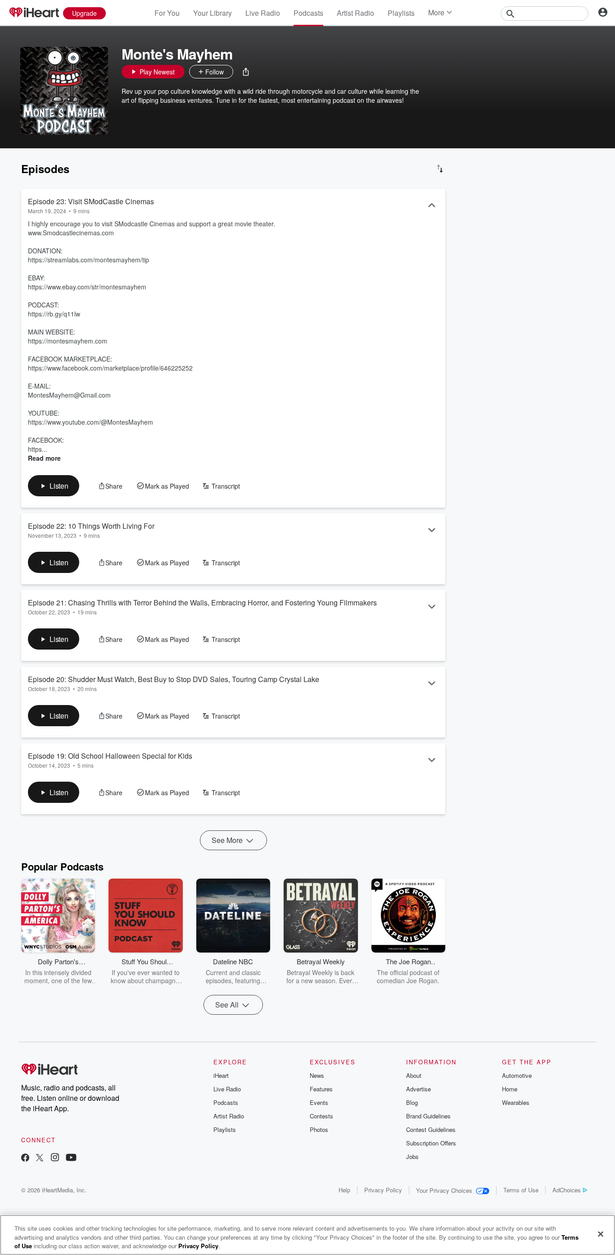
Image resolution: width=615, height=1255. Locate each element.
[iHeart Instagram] (55, 1158)
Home (509, 1089)
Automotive (517, 1075)
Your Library (212, 13)
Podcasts (308, 13)
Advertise (418, 1089)
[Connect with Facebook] (25, 1158)
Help (344, 1190)
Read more (44, 458)
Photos (319, 1129)
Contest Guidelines (431, 1129)
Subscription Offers (431, 1143)
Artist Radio (355, 13)
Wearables (515, 1102)
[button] (246, 71)
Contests (321, 1116)
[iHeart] (34, 13)
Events (319, 1102)
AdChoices (566, 1190)
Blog (412, 1102)
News (317, 1075)
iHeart (221, 1075)
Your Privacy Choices (444, 1190)
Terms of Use (520, 1190)
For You (167, 13)
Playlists (401, 13)
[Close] (600, 1234)
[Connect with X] (39, 1158)
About (413, 1075)
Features (321, 1089)
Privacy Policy (383, 1190)
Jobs (412, 1156)
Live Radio (262, 13)
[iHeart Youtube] (71, 1158)
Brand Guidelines (428, 1116)
